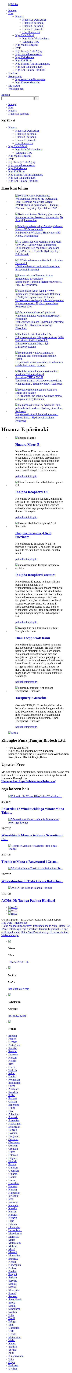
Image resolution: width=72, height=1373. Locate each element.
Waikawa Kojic (10, 935)
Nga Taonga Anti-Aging (28, 51)
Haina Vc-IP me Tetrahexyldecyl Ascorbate (35, 927)
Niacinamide (31, 235)
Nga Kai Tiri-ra (23, 60)
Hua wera (6, 922)
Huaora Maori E (27, 444)
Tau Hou (13, 73)
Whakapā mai (16, 88)
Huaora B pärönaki (33, 22)
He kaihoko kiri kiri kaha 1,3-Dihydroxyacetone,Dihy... (31, 342)
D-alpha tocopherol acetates (35, 575)
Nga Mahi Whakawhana (35, 38)
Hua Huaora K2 (31, 32)
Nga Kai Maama (24, 57)
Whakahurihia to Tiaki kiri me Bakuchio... (32, 881)
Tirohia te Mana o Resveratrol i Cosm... (29, 861)
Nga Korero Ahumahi (27, 82)
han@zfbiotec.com (18, 988)
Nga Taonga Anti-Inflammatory (32, 63)
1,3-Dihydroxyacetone (32, 345)
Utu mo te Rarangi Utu (14, 778)
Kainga (12, 10)
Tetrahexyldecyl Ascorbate (47, 383)
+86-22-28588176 (18, 961)
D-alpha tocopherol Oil (31, 492)
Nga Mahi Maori (24, 35)
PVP (18, 47)
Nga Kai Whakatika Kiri (28, 66)
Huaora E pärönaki (32, 29)
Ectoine (41, 365)
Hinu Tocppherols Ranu (32, 638)
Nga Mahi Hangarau (26, 44)
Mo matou (14, 85)
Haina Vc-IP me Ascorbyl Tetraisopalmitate (45, 932)
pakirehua (20, 476)
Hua (10, 13)
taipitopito (31, 476)
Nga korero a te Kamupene (30, 79)
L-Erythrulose (29, 284)
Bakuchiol (33, 269)
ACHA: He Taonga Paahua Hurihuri (28, 900)
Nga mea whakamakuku (28, 54)
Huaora (19, 16)
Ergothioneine (36, 399)
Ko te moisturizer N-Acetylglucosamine (37, 217)
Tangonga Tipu (30, 41)
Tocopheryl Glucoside (30, 698)
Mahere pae (21, 922)
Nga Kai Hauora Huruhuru (30, 69)
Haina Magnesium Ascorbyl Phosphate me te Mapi (29, 925)
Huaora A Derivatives (34, 19)
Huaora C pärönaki (33, 25)
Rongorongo (15, 76)
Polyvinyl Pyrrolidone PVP (42, 208)
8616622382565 (17, 1015)
